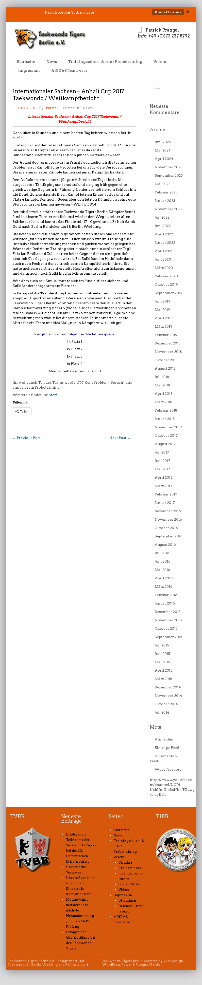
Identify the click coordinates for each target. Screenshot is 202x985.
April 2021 (163, 251)
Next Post (120, 438)
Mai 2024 (163, 150)
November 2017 (168, 427)
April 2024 (164, 159)
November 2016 (168, 519)
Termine (125, 862)
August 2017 (165, 444)
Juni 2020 (163, 259)
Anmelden (164, 739)
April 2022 (164, 234)
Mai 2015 (162, 662)
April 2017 (163, 477)
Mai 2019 (162, 310)
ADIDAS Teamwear (69, 70)
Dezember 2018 (168, 343)
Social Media (129, 884)
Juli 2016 (162, 553)
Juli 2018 (162, 377)
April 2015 (163, 670)
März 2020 (164, 268)
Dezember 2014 (168, 687)
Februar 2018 (166, 410)
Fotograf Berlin (147, 964)
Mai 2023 (162, 184)
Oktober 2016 (166, 528)
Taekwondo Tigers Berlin (122, 961)
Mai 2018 (162, 385)
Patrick (52, 108)
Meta (155, 727)
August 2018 (165, 368)
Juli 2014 (162, 712)
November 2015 (168, 620)
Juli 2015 (162, 645)
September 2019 (169, 293)
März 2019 (163, 326)
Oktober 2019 (166, 284)
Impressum (29, 70)
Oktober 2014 (166, 704)
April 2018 (163, 394)
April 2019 (164, 318)
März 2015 (163, 679)
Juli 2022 (162, 217)
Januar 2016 (165, 603)
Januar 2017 (165, 503)
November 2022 (168, 209)
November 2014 (168, 696)
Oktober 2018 (166, 360)
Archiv (157, 129)
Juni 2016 (162, 561)
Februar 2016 (166, 595)
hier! (53, 395)
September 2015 (168, 637)
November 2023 (168, 167)
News (52, 61)
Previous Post (27, 438)
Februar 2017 (166, 494)
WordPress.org (168, 769)
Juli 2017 (162, 452)
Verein (160, 61)
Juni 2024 (163, 142)
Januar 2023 (165, 201)
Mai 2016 (162, 570)
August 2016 (165, 545)
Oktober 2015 (166, 628)
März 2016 (163, 586)
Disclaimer (127, 900)
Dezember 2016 (168, 511)
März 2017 (163, 486)
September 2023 (169, 175)
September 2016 (169, 536)
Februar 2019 (166, 335)
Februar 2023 (166, 192)
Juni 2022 (163, 226)
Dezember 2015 (168, 612)
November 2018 (168, 352)
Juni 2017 (162, 461)
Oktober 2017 (166, 435)
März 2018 (163, 402)
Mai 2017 (162, 469)
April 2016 (164, 578)
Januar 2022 (165, 243)
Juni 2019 (162, 301)
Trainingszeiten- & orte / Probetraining (105, 61)
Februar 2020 (166, 276)
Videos (124, 889)
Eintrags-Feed (167, 748)
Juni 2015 (162, 654)
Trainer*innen (130, 868)
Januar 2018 (165, 419)
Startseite (26, 61)
